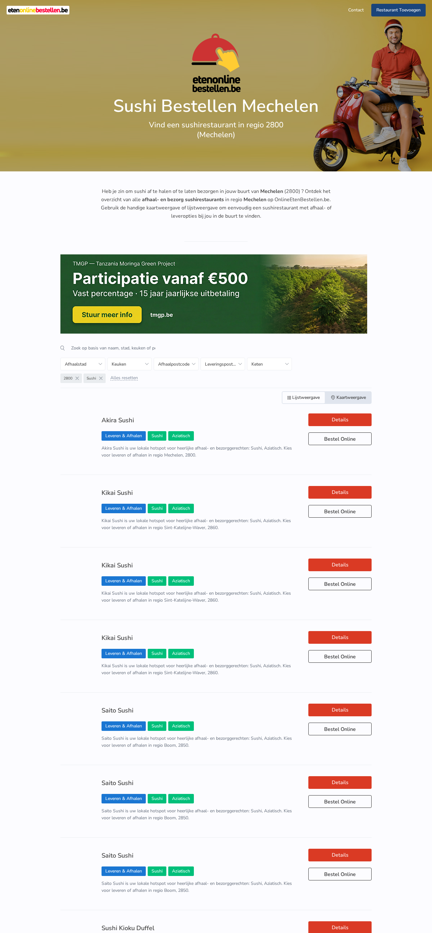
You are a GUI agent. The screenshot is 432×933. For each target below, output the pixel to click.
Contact (356, 10)
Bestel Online (340, 439)
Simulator (364, 923)
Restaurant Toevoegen (398, 10)
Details (340, 419)
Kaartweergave (351, 397)
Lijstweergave (306, 397)
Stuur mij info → (327, 923)
